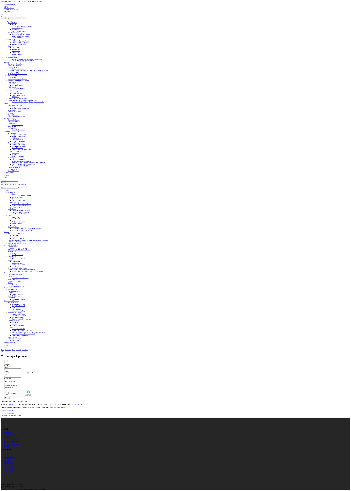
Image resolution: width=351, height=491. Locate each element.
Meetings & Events (9, 437)
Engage (6, 6)
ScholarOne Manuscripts (11, 9)
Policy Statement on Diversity (20, 42)
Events (6, 103)
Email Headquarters (15, 415)
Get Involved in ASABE (11, 444)
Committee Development (19, 146)
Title (5, 375)
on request (80, 404)
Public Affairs (12, 39)
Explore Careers (12, 67)
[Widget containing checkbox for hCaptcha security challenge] (18, 393)
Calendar (10, 107)
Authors (10, 113)
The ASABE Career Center (16, 64)
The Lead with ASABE (18, 52)
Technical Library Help (18, 141)
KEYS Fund (15, 97)
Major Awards (12, 82)
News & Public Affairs (11, 436)
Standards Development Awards (17, 79)
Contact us (10, 410)
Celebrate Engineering (14, 72)
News (9, 46)
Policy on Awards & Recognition (17, 98)
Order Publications (13, 171)
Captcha (6, 389)
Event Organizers (13, 110)
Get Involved (8, 118)
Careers (6, 62)
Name (6, 360)
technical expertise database (58, 407)
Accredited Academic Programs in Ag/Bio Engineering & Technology (28, 70)
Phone (6, 371)
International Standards (18, 144)
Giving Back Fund (17, 93)
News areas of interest (10, 385)
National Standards (17, 148)
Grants (10, 90)
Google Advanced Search (19, 134)
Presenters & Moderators (15, 105)
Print (2, 351)
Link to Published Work (11, 382)
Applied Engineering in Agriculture (22, 161)
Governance (15, 29)
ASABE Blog (16, 49)
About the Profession (14, 33)
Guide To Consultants (18, 156)
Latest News (15, 47)
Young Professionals (14, 126)
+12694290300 (5, 415)
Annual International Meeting (20, 108)
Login (2, 14)
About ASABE (12, 23)
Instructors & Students (14, 169)
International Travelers (14, 111)
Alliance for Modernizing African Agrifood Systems (27, 59)
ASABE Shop (8, 453)
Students (10, 123)
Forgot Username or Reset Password (15, 184)
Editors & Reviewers (14, 167)
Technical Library (9, 4)
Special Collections (17, 139)
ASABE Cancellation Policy (16, 116)
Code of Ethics (8, 470)
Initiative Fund (16, 92)
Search (20, 187)
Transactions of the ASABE (20, 166)
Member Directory (9, 8)
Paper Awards (12, 84)
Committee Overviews (18, 130)
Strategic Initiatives (13, 57)
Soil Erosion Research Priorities (21, 41)
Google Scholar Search (18, 136)
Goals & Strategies (17, 28)
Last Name (7, 366)
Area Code (7, 373)
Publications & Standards (11, 131)
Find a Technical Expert (19, 31)
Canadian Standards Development (21, 149)
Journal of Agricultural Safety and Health (23, 164)
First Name (7, 364)
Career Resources (9, 442)
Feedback (7, 446)
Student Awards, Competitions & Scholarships (21, 100)
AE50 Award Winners (18, 88)
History (14, 24)
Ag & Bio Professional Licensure (17, 74)
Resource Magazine (17, 54)
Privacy (6, 465)
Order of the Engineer (14, 65)
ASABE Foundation (14, 121)
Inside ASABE (16, 51)
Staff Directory (8, 462)
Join (5, 177)
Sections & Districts (13, 120)
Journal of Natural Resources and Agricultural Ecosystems (28, 162)
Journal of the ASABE (18, 159)
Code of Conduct (13, 115)
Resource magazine (13, 151)
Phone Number (32, 373)
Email (6, 367)
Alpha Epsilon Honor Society (20, 36)
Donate (6, 175)
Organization (8, 378)
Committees (7, 11)
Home (2, 350)
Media (13, 56)
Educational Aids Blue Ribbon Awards (19, 80)
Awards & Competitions (11, 75)
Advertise (14, 154)
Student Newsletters (17, 125)
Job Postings (15, 153)
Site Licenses (15, 138)
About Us (7, 21)
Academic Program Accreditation (21, 34)
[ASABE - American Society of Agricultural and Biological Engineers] (21, 1)
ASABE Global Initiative (19, 44)
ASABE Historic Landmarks (23, 26)
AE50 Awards (12, 87)
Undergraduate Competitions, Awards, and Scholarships (28, 102)
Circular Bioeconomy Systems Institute (23, 60)
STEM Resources (17, 37)
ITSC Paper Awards (17, 85)
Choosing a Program (18, 69)
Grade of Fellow (13, 77)
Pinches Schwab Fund (18, 95)
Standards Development (15, 143)
